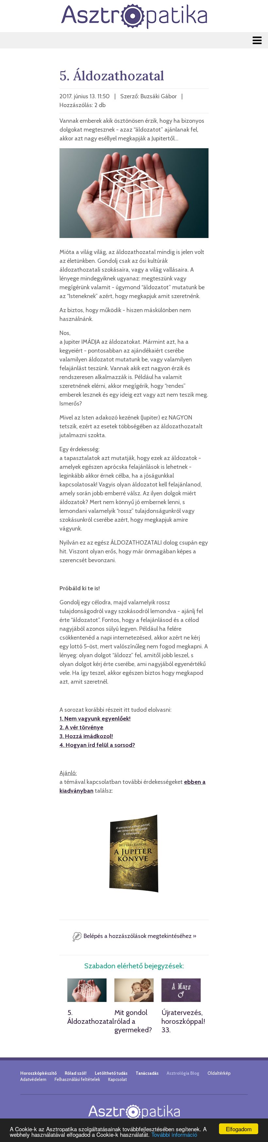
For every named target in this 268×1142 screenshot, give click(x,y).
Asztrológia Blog (183, 1073)
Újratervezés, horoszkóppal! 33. (183, 1021)
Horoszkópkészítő (38, 1073)
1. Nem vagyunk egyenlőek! (95, 718)
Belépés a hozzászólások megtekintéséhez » (139, 936)
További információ (174, 1134)
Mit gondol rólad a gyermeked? (133, 1021)
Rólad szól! (76, 1073)
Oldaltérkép (219, 1073)
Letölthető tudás (111, 1073)
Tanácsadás (147, 1073)
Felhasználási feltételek (77, 1079)
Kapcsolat (117, 1079)
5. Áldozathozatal (90, 1016)
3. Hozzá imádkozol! (86, 736)
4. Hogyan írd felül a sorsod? (97, 745)
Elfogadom (239, 1129)
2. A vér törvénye (81, 727)
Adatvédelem (33, 1079)
